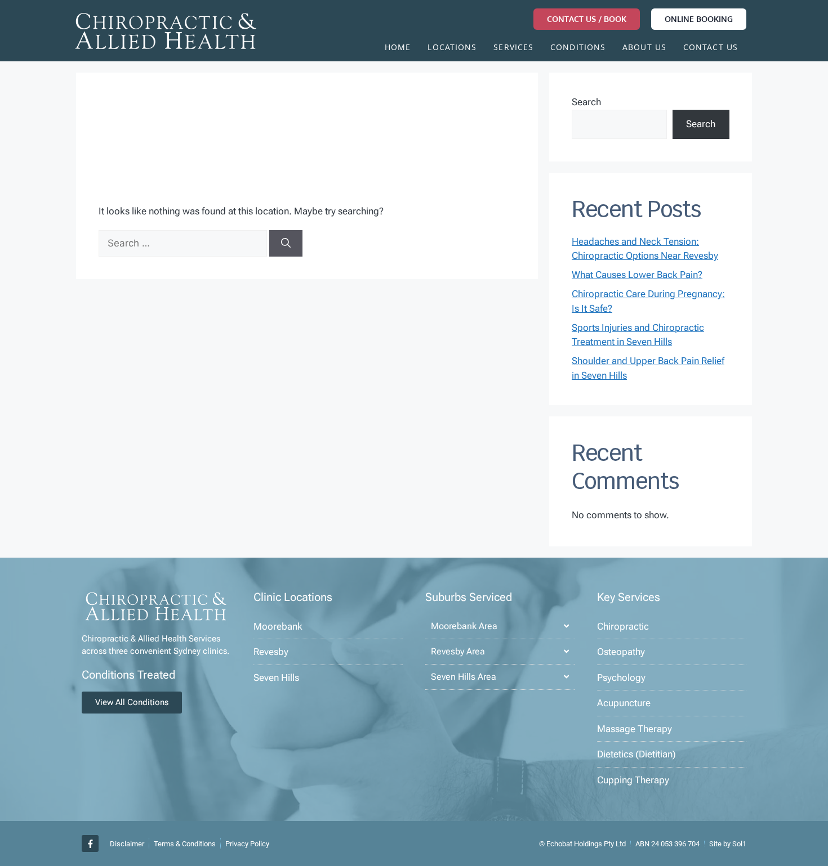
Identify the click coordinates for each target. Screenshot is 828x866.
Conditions (578, 48)
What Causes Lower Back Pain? (637, 274)
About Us (644, 48)
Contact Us (710, 48)
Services (513, 48)
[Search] (285, 243)
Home (398, 48)
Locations (452, 48)
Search (586, 101)
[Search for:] (184, 243)
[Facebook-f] (90, 843)
